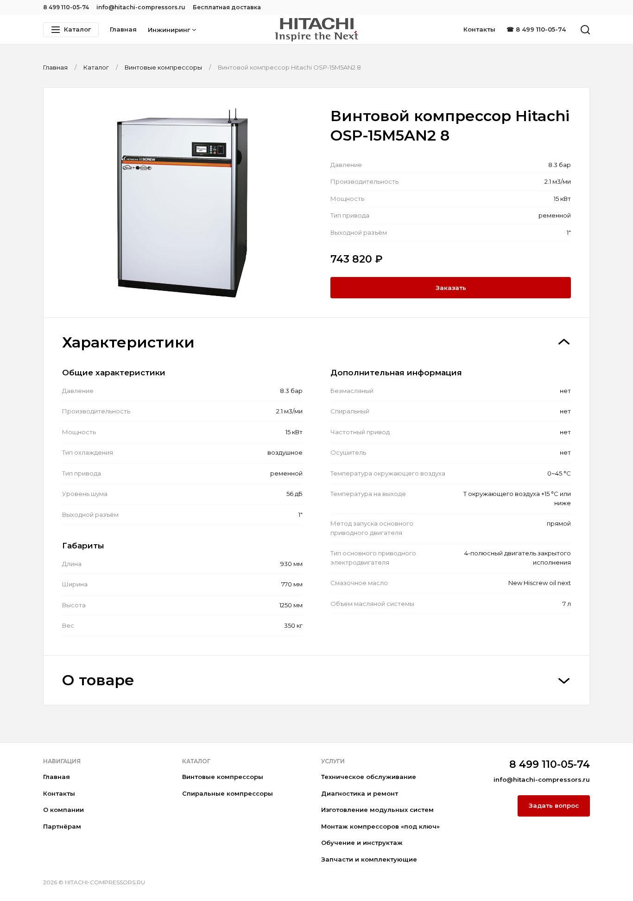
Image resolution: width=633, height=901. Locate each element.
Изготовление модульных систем (377, 809)
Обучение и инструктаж (362, 842)
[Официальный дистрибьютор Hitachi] (316, 30)
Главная (123, 29)
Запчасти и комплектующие (369, 859)
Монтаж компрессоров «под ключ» (380, 826)
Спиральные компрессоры (227, 793)
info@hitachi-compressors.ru (140, 7)
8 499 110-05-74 (66, 7)
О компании (63, 809)
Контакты (479, 29)
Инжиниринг (169, 29)
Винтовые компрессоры (222, 776)
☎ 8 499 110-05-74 (536, 29)
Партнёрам (62, 826)
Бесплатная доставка (227, 7)
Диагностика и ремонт (359, 793)
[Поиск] (585, 29)
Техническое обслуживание (368, 776)
